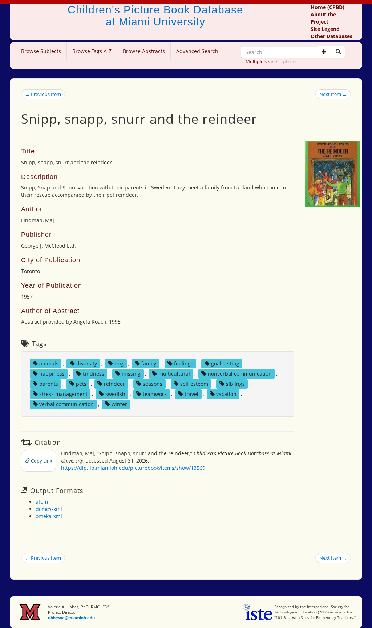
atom (42, 501)
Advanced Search (197, 51)
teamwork (155, 394)
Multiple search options (271, 61)
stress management (63, 394)
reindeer (114, 383)
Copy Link (41, 460)
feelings (183, 363)
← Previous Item (43, 94)
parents (48, 383)
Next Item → (333, 94)
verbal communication (66, 404)
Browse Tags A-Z (92, 51)
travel (191, 394)
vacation (226, 394)
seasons (152, 383)
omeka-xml (49, 516)
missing (131, 373)
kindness (93, 373)
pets (81, 383)
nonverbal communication (240, 373)
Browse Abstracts (144, 51)
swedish (115, 394)
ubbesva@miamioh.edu (71, 617)
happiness (52, 373)
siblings (235, 383)
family (148, 363)
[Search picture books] (338, 52)
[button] (324, 52)
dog (119, 363)
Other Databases (331, 36)
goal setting (225, 363)
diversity (86, 363)
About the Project (323, 18)
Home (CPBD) (327, 7)
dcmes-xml (49, 508)
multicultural (174, 373)
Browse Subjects (41, 51)
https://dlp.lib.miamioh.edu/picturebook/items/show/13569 (133, 467)
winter (119, 404)
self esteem (194, 383)
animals (48, 363)
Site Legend (325, 28)
